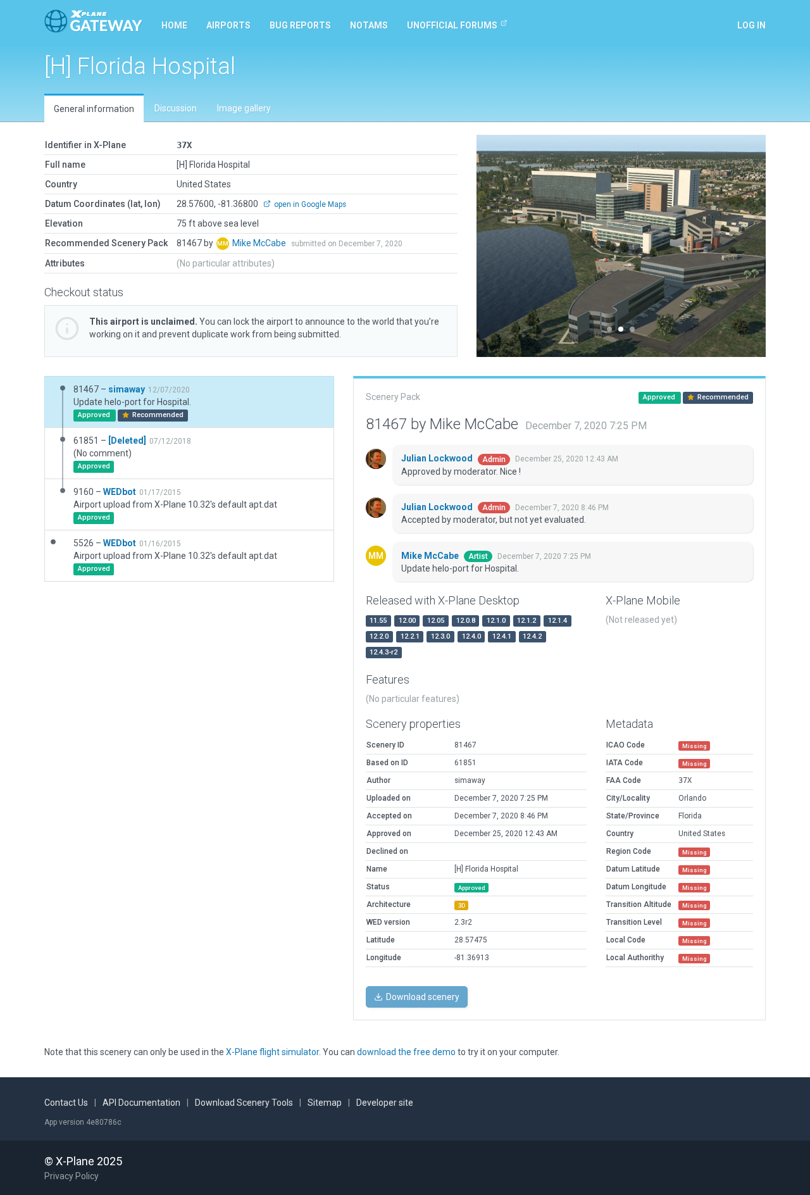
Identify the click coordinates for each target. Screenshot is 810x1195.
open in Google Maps (309, 204)
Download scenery (421, 997)
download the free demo (406, 1052)
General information (94, 109)
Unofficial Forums (452, 25)
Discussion (175, 108)
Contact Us (66, 1103)
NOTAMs (369, 25)
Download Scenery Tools (244, 1103)
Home (174, 25)
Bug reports (300, 25)
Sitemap (325, 1103)
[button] (498, 246)
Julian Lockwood (438, 458)
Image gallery (244, 108)
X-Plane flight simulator (272, 1052)
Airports (228, 25)
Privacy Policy (71, 1176)
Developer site (384, 1103)
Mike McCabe (260, 243)
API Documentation (141, 1103)
